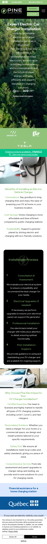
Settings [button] (23, 541)
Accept (34, 537)
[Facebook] (6, 2)
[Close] (44, 519)
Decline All (12, 537)
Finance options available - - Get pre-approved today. (23, 153)
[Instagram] (3, 2)
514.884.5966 (17, 2)
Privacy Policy (13, 531)
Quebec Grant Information (23, 96)
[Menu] (43, 11)
